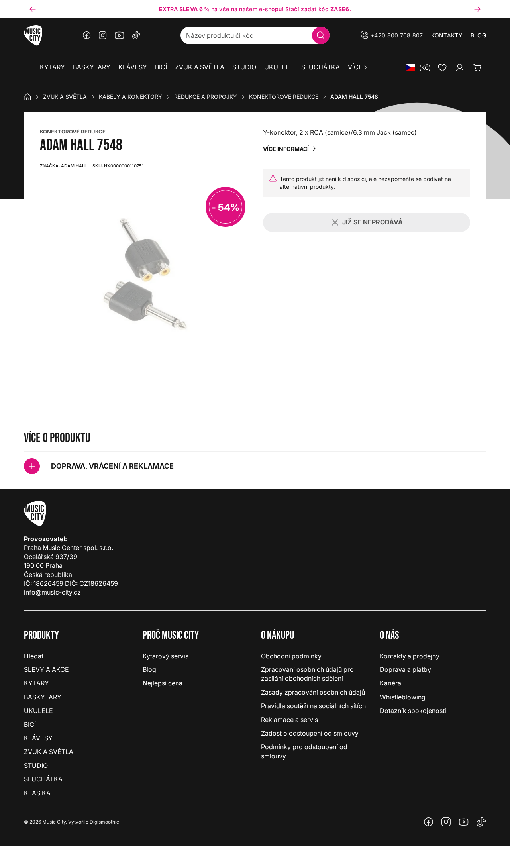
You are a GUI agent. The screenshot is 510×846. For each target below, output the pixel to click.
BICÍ (30, 724)
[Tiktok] (136, 35)
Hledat (33, 656)
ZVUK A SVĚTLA (65, 96)
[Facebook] (87, 35)
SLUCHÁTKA (43, 779)
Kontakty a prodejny (409, 656)
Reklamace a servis (289, 720)
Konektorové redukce (283, 96)
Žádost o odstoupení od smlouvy (310, 733)
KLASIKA (37, 793)
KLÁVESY (38, 738)
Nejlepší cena (162, 683)
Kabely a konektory (130, 96)
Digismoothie (104, 822)
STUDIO (36, 765)
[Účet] (460, 67)
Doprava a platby (405, 669)
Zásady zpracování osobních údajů (313, 692)
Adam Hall (63, 166)
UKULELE (38, 710)
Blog (478, 35)
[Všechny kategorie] (28, 67)
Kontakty (447, 35)
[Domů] (27, 96)
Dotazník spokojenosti (413, 710)
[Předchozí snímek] (32, 9)
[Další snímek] (477, 9)
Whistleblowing (403, 697)
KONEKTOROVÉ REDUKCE (73, 131)
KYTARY (36, 683)
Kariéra (390, 683)
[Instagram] (103, 35)
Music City (54, 822)
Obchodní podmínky (291, 656)
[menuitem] (358, 67)
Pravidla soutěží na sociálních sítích (313, 706)
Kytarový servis (165, 656)
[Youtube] (119, 35)
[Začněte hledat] (321, 35)
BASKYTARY (42, 697)
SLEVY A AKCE (46, 669)
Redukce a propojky (205, 96)
